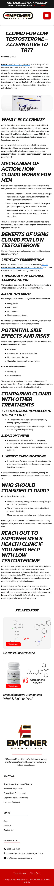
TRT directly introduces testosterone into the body (26, 420)
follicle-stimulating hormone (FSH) (29, 134)
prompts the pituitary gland (17, 206)
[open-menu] (47, 16)
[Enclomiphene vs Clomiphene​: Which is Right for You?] (27, 675)
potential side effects (15, 381)
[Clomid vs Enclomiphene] (27, 633)
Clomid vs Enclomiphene (19, 653)
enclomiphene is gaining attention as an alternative (27, 443)
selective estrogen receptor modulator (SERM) (28, 125)
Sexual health (12, 307)
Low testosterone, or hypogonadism (15, 64)
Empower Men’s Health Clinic (13, 595)
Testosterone (13, 644)
